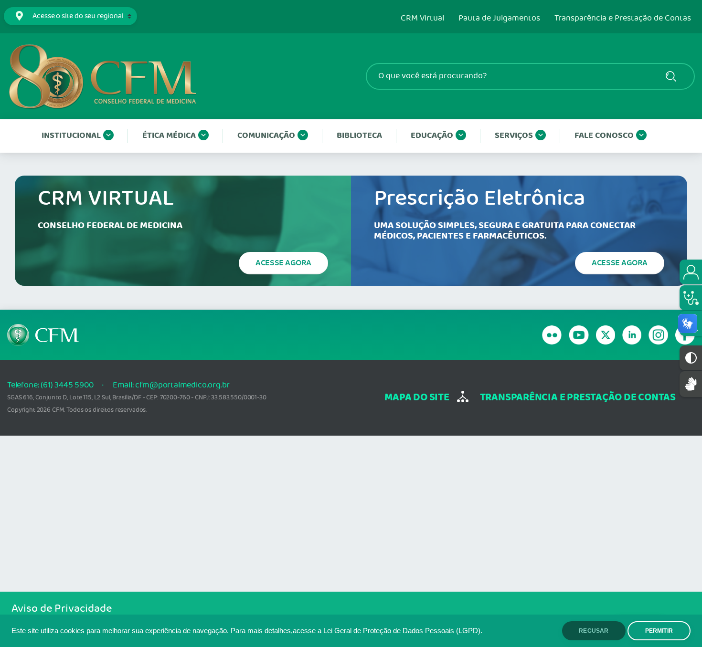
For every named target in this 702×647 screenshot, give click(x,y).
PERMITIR (659, 630)
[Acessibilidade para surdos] (691, 384)
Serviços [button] (514, 136)
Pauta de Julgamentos (499, 18)
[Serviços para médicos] (691, 297)
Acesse (283, 263)
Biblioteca (359, 136)
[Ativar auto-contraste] (691, 357)
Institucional (71, 136)
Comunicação (266, 136)
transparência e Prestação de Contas (578, 397)
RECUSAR (593, 630)
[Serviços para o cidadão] (691, 272)
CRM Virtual (422, 18)
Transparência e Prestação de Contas (622, 18)
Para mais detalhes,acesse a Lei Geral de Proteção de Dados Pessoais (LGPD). (356, 631)
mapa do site (416, 397)
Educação (432, 136)
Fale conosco (604, 136)
